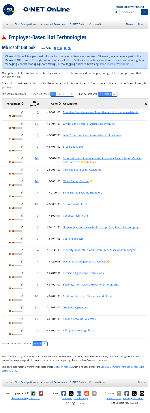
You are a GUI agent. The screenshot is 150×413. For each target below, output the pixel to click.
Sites (140, 24)
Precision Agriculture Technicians (83, 273)
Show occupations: (87, 93)
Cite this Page (81, 398)
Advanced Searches (53, 24)
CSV (69, 48)
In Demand (105, 93)
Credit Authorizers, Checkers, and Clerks (87, 296)
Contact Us (34, 398)
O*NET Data (77, 24)
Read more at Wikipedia (114, 64)
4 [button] (38, 192)
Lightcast (14, 356)
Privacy (126, 398)
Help (7, 24)
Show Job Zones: (41, 93)
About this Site (113, 398)
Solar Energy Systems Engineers (82, 192)
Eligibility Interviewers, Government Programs (91, 284)
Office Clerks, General (76, 181)
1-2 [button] (37, 123)
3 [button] (38, 112)
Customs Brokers (73, 238)
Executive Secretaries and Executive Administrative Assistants (100, 112)
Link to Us (67, 398)
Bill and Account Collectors (79, 319)
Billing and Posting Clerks (78, 330)
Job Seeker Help (18, 398)
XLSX (59, 48)
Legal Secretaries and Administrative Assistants (92, 135)
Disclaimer (137, 398)
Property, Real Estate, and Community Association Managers (99, 250)
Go (144, 12)
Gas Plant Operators (75, 307)
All (53, 93)
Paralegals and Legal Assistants (82, 169)
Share (129, 24)
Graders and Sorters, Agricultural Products (89, 123)
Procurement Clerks (75, 204)
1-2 (59, 93)
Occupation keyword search (130, 6)
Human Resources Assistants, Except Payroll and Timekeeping (101, 227)
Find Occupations (25, 24)
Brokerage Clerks (73, 146)
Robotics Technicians (76, 215)
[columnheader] (13, 103)
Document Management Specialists (84, 261)
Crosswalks (96, 24)
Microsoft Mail (61, 366)
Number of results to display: (16, 343)
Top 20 (37, 343)
